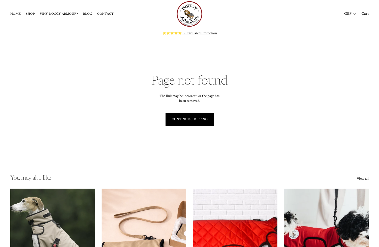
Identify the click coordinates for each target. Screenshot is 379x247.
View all (363, 178)
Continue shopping (190, 119)
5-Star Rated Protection (200, 33)
